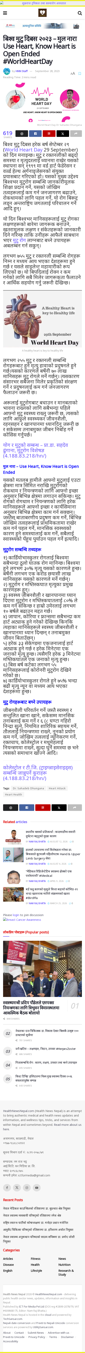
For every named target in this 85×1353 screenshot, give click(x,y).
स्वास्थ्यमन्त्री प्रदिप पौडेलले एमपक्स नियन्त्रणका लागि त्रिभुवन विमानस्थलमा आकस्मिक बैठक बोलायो (31, 1008)
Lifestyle (36, 1271)
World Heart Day (23, 149)
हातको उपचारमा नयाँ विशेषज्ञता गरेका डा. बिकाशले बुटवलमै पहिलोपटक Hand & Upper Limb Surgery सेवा (53, 854)
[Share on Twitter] (63, 133)
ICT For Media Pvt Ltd (31, 1306)
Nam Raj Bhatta (37, 841)
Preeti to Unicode (14, 1337)
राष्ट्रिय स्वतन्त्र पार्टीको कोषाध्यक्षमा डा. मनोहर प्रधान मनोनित (35, 1223)
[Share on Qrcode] (49, 133)
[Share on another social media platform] (76, 133)
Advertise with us (58, 1332)
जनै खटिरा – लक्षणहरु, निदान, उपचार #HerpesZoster (45, 1049)
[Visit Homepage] (42, 13)
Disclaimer (67, 1337)
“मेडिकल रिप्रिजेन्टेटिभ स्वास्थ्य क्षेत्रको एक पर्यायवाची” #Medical (49, 873)
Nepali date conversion (17, 1323)
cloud (48, 1315)
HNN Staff (22, 71)
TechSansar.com (12, 1319)
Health (35, 1265)
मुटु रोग (19, 240)
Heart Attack (57, 788)
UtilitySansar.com (43, 1327)
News (62, 1259)
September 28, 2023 (47, 71)
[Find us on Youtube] (37, 1187)
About (7, 1332)
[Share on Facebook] (35, 133)
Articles (8, 1259)
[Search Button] (80, 13)
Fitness (35, 1259)
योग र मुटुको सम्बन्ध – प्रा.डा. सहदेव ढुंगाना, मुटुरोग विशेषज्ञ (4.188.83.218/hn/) (35, 450)
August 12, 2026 (59, 841)
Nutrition (64, 1265)
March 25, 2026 (58, 903)
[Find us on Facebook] (7, 1187)
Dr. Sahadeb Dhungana (28, 788)
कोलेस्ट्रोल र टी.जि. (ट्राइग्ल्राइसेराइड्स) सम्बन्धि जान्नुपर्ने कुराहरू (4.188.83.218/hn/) (38, 772)
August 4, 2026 (58, 863)
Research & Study (66, 1272)
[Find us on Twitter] (17, 1187)
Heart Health (13, 794)
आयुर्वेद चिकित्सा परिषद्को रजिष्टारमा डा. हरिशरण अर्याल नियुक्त (38, 1230)
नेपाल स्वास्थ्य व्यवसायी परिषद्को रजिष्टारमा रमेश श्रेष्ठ (32, 1215)
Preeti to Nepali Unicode (50, 1323)
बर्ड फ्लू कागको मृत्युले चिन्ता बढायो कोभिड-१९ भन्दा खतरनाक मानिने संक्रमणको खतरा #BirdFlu (52, 893)
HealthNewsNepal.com (18, 1111)
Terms (53, 1337)
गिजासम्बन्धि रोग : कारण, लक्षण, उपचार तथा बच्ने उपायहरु (46, 1062)
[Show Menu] (5, 13)
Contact (19, 1332)
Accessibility (10, 1341)
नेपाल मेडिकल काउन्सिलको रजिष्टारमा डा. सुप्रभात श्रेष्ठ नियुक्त (36, 1208)
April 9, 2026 (57, 881)
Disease (8, 1265)
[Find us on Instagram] (27, 1187)
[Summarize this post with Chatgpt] (21, 133)
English (7, 1271)
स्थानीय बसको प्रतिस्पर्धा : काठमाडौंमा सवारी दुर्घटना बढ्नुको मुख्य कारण (50, 834)
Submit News (36, 1332)
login (16, 915)
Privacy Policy (36, 1337)
